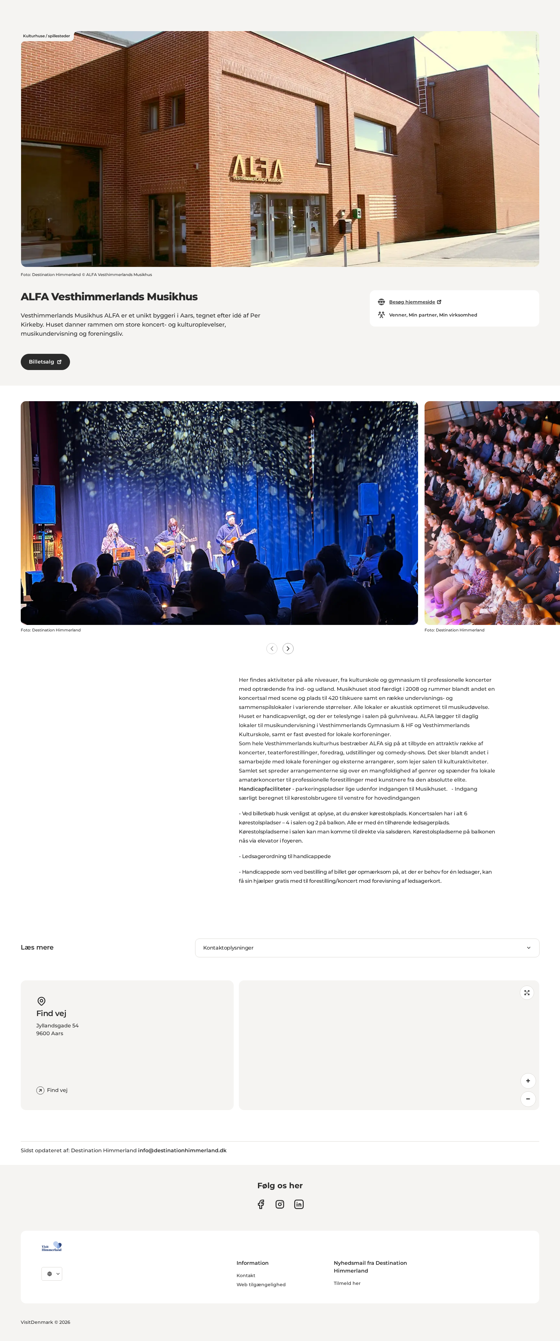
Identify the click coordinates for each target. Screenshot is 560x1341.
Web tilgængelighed (261, 1284)
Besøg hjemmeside (412, 302)
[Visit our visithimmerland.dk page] (280, 1204)
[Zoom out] (528, 1099)
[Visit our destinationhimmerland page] (299, 1204)
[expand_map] (527, 993)
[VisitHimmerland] (51, 1246)
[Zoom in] (528, 1081)
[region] (389, 1045)
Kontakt (246, 1275)
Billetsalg (41, 362)
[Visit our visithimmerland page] (260, 1204)
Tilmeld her (347, 1283)
